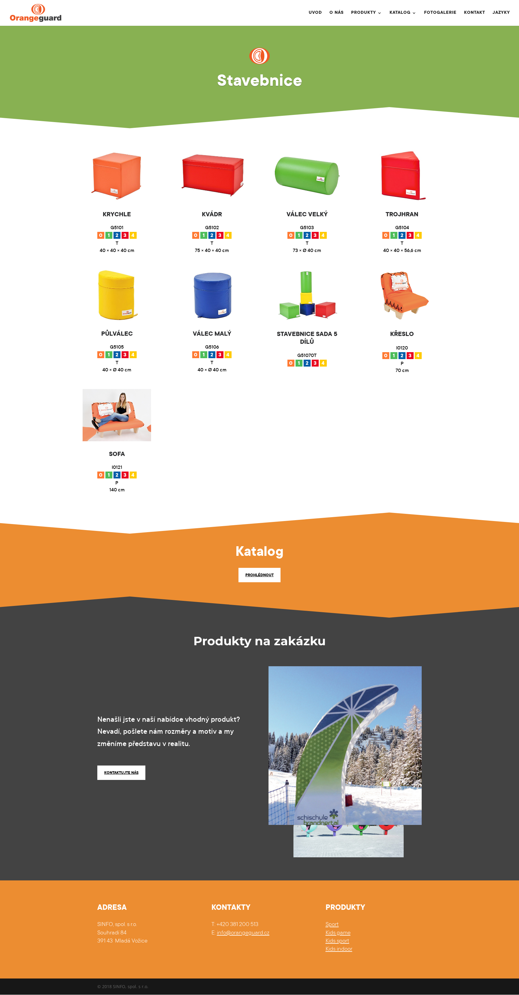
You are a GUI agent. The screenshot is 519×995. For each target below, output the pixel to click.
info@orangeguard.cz (243, 933)
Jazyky (501, 13)
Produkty (363, 13)
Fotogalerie (440, 13)
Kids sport (337, 941)
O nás (336, 13)
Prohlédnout (259, 575)
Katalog (400, 13)
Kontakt (474, 13)
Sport (332, 925)
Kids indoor (339, 949)
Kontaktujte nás (121, 773)
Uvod (315, 13)
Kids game (338, 933)
